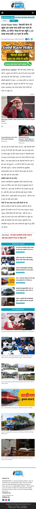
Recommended (18, 309)
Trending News (18, 244)
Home (4, 20)
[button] (2, 13)
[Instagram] (6, 500)
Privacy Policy (12, 507)
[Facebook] (3, 500)
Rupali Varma (7, 39)
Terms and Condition (22, 507)
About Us (5, 478)
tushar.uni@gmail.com (7, 495)
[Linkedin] (9, 500)
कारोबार (13, 20)
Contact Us (6, 493)
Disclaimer (23, 506)
